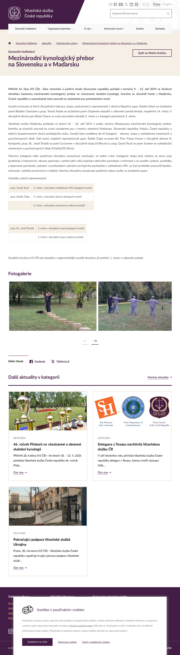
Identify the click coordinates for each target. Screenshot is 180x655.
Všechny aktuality (158, 377)
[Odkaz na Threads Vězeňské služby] (136, 4)
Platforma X (63, 361)
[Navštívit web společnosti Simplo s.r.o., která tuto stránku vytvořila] (167, 648)
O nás (87, 29)
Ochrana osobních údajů (81, 626)
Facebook (40, 361)
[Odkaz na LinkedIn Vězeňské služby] (131, 4)
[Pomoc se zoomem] (145, 4)
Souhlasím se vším (37, 642)
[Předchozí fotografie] (85, 341)
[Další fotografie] (94, 341)
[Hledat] (168, 13)
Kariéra (140, 29)
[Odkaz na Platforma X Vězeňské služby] (126, 4)
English (167, 4)
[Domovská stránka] (9, 43)
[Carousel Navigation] (90, 341)
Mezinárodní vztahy (67, 43)
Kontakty (160, 29)
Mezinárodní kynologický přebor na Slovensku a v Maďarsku (114, 43)
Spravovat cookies (67, 642)
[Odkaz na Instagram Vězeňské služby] (110, 4)
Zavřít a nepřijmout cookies (96, 642)
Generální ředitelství (25, 29)
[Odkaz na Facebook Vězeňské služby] (115, 4)
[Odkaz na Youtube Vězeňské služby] (121, 4)
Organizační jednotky (59, 29)
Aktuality (46, 43)
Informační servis (113, 29)
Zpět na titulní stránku (152, 53)
